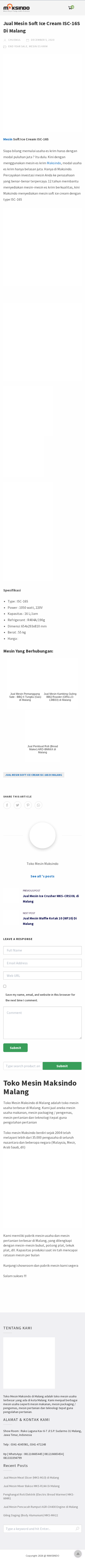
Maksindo (54, 163)
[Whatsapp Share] (38, 805)
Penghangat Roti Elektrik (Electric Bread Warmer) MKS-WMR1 (38, 1496)
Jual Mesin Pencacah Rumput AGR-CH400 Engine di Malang (40, 1507)
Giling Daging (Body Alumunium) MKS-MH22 (30, 1515)
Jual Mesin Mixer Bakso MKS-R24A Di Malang (31, 1486)
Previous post (31, 890)
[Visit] (42, 835)
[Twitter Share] (17, 805)
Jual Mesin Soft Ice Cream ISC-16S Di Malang (33, 774)
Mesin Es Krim (38, 46)
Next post (29, 913)
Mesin (7, 139)
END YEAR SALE (17, 46)
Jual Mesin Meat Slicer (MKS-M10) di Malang (31, 1477)
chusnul (14, 39)
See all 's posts (42, 876)
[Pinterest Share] (28, 805)
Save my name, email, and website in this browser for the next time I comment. (40, 997)
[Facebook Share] (7, 805)
